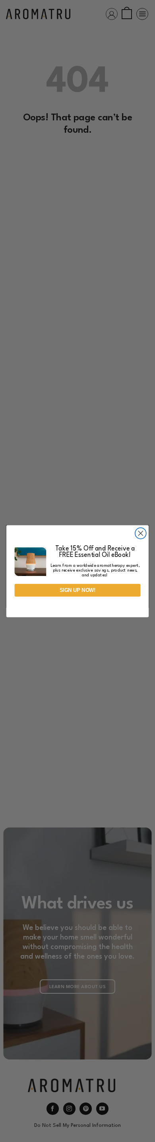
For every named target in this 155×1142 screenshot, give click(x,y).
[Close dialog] (140, 533)
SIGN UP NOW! (78, 590)
